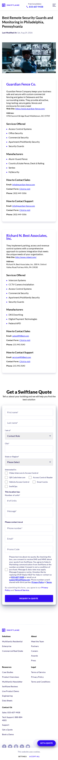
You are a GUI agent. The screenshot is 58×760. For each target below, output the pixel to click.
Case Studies (7, 672)
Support (5, 725)
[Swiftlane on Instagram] (16, 746)
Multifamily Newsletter (12, 681)
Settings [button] (22, 756)
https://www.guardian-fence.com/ (30, 108)
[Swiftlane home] (10, 5)
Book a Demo (8, 734)
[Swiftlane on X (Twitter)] (10, 746)
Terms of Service (21, 590)
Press (33, 660)
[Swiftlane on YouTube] (28, 746)
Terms (49, 582)
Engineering (7, 696)
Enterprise (6, 646)
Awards (34, 656)
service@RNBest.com (21, 357)
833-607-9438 (17, 577)
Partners (35, 646)
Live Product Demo (10, 691)
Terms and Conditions (40, 681)
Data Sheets (7, 700)
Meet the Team (37, 641)
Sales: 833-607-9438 (11, 712)
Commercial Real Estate (12, 651)
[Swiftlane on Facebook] (4, 746)
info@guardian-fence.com (23, 184)
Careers (34, 651)
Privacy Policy (38, 582)
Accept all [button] (34, 756)
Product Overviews (10, 677)
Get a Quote (7, 729)
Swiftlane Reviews (10, 686)
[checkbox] (29, 480)
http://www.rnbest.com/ (25, 257)
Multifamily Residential (12, 641)
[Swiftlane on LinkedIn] (22, 746)
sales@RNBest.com (20, 336)
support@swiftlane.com (19, 579)
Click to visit (24, 189)
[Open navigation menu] (54, 5)
